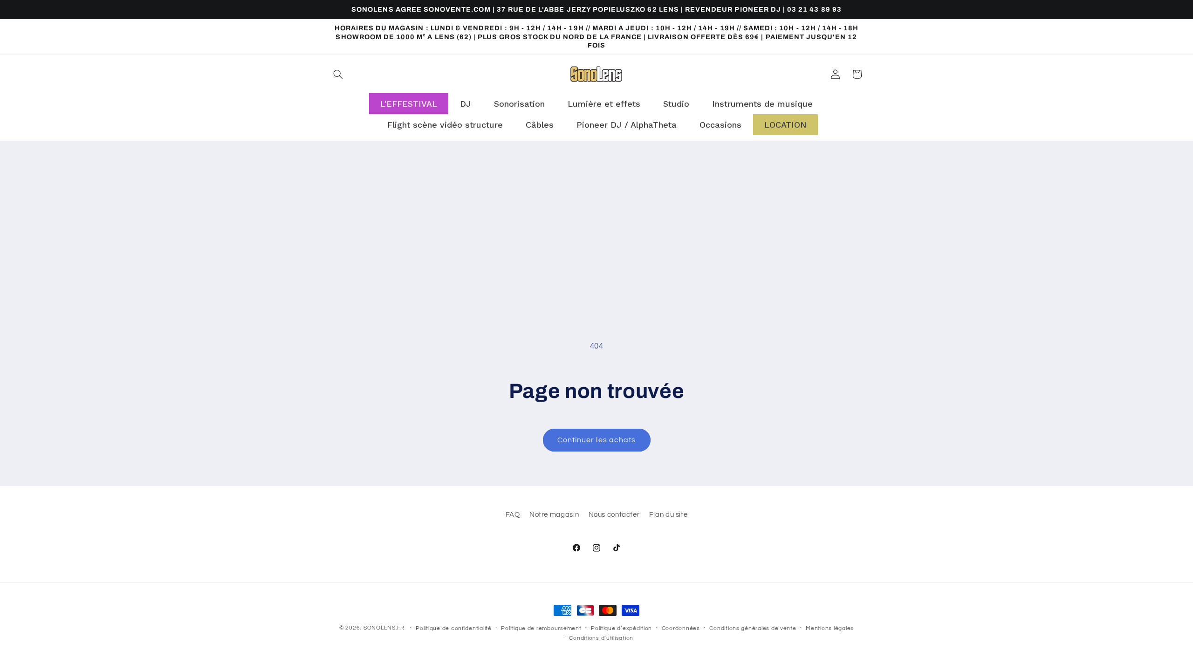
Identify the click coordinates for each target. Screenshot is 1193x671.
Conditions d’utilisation (601, 638)
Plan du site (668, 514)
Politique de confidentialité (454, 628)
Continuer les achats (596, 440)
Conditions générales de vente (752, 628)
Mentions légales (830, 628)
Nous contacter (614, 514)
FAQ (513, 514)
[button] (338, 74)
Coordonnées (681, 628)
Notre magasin (554, 514)
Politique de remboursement (541, 628)
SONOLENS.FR (384, 627)
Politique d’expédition (621, 628)
